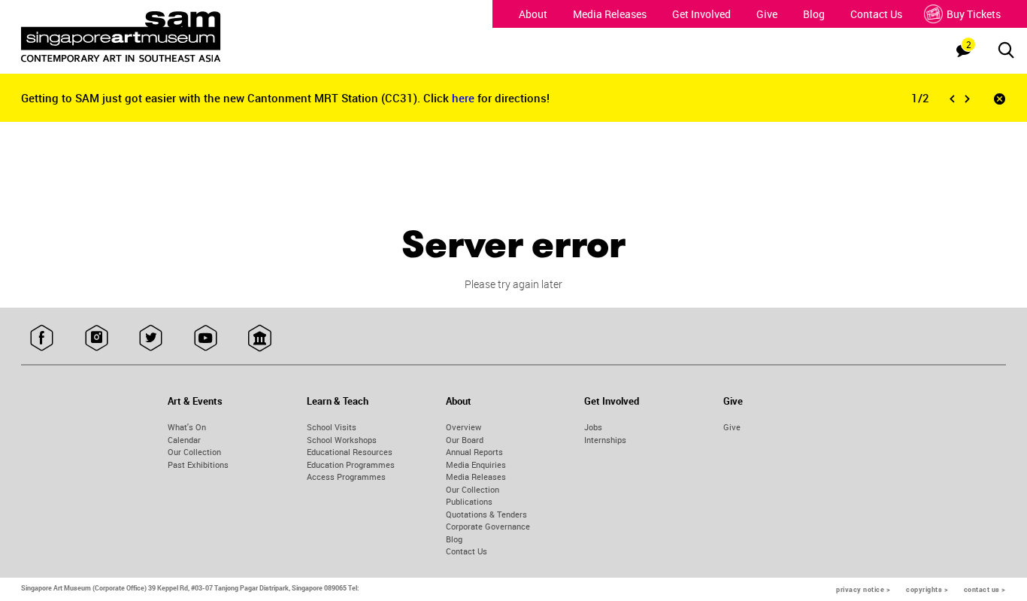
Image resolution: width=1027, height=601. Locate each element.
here (464, 97)
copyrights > (927, 589)
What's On (187, 427)
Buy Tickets (974, 14)
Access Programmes (346, 476)
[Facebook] (41, 338)
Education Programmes (351, 464)
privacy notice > (863, 589)
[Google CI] (259, 338)
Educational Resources (349, 451)
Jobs (593, 427)
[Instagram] (96, 338)
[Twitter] (150, 338)
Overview (463, 427)
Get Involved (701, 14)
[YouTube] (205, 338)
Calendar (184, 439)
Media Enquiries (476, 464)
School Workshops (342, 439)
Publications (469, 501)
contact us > (985, 589)
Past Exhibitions (198, 464)
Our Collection (194, 451)
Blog (814, 14)
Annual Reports (474, 451)
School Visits (331, 427)
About (533, 14)
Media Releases (610, 14)
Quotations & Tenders (486, 514)
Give (766, 14)
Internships (605, 439)
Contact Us (876, 14)
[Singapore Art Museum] (146, 36)
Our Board (464, 439)
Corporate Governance (488, 526)
